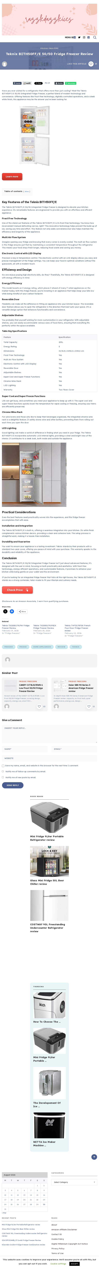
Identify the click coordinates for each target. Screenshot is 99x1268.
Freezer (9, 647)
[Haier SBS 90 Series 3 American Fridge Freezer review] (60, 686)
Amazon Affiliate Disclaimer (64, 1229)
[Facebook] (75, 37)
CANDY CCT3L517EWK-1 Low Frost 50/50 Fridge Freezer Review (31, 688)
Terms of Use (57, 1253)
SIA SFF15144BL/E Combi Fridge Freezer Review (21, 1240)
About (54, 1225)
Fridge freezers (49, 48)
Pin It (47, 83)
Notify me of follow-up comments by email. (26, 771)
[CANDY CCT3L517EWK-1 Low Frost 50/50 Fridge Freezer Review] (10, 686)
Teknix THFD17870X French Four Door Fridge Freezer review (77, 628)
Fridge (23, 647)
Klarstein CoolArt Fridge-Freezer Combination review (23, 1245)
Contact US (56, 1234)
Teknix (75, 647)
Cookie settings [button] (58, 1263)
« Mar (4, 1213)
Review (61, 647)
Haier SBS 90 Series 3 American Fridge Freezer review (81, 688)
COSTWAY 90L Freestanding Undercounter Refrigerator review (47, 928)
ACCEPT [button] (74, 1264)
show (27, 191)
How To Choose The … (47, 1021)
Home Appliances (42, 647)
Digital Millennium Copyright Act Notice (69, 1244)
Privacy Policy (57, 1248)
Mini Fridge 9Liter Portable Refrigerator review (21, 1225)
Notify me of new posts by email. (21, 777)
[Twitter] (79, 37)
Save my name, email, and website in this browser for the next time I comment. (42, 765)
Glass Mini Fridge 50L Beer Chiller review (18, 1229)
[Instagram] (84, 37)
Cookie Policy (57, 1239)
